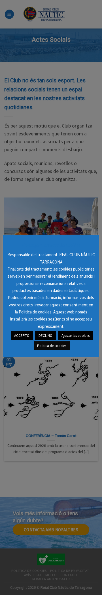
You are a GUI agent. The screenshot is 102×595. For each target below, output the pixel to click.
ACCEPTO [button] (21, 335)
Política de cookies (51, 345)
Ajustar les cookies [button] (75, 335)
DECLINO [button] (45, 335)
